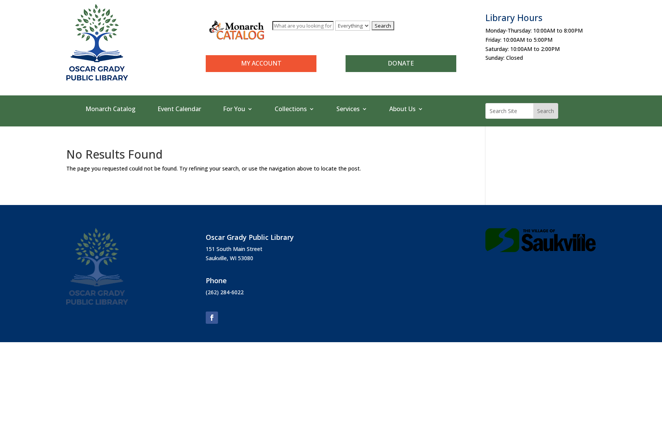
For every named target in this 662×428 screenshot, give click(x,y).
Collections (291, 109)
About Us (402, 109)
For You (234, 109)
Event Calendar (179, 109)
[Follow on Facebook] (212, 318)
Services (348, 109)
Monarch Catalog (110, 109)
